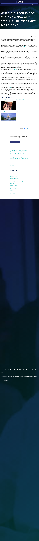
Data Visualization (13, 180)
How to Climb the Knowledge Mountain (17, 161)
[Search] (32, 5)
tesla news (12, 192)
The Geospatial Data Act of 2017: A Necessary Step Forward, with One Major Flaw (16, 111)
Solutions (17, 4)
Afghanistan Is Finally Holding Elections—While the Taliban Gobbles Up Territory (15, 99)
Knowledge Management (14, 187)
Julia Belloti (4, 32)
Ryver (32, 50)
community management (14, 178)
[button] (15, 142)
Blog (30, 4)
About (8, 4)
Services (12, 4)
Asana (27, 50)
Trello (35, 50)
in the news (21, 126)
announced (15, 69)
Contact (26, 4)
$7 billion (32, 44)
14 (23, 46)
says (10, 87)
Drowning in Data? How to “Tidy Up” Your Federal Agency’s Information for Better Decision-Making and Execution (19, 158)
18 (24, 46)
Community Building (13, 176)
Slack (24, 50)
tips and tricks (12, 193)
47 (27, 46)
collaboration (12, 174)
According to (5, 80)
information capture (13, 185)
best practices (16, 126)
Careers (21, 4)
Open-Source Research (14, 188)
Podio (29, 50)
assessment (15, 64)
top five (10, 50)
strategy (11, 190)
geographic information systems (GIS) (17, 181)
